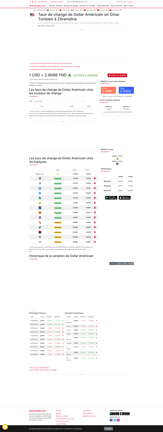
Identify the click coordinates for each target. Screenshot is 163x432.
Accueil (40, 23)
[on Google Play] (111, 197)
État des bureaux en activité (64, 418)
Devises (52, 6)
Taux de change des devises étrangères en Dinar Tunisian (61, 23)
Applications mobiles (56, 1)
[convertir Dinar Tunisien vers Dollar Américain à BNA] (95, 198)
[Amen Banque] (39, 183)
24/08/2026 (40, 10)
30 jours (112, 263)
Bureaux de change (71, 6)
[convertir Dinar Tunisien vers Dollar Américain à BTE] (95, 178)
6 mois (125, 263)
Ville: (31, 101)
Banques (59, 6)
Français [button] (130, 2)
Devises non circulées (87, 6)
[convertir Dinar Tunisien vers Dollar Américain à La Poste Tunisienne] (95, 237)
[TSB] (39, 242)
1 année (130, 263)
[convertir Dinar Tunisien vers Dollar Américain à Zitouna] (95, 203)
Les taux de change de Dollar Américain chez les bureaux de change (55, 66)
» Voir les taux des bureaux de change (43, 370)
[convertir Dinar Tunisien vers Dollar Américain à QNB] (95, 217)
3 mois (119, 263)
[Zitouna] (39, 202)
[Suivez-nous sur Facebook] (30, 1)
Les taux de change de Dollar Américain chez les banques (51, 63)
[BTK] (39, 188)
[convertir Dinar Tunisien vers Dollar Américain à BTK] (95, 188)
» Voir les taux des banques (39, 368)
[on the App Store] (125, 197)
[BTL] (39, 227)
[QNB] (39, 217)
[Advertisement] (81, 45)
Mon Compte (122, 1)
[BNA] (39, 198)
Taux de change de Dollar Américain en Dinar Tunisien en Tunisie (99, 23)
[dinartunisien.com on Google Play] (114, 413)
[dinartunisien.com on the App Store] (125, 413)
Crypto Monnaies (103, 6)
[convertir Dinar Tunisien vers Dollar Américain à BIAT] (95, 207)
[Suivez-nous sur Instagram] (35, 1)
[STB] (39, 193)
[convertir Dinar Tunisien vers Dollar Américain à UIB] (95, 232)
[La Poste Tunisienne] (39, 237)
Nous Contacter (42, 1)
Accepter (108, 429)
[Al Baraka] (39, 222)
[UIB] (39, 232)
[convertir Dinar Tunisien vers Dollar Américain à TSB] (95, 242)
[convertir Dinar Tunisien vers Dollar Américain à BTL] (95, 227)
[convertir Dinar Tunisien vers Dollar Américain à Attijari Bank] (95, 212)
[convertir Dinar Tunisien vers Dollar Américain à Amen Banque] (95, 183)
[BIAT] (39, 207)
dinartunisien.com (37, 6)
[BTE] (39, 178)
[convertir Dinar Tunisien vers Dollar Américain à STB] (95, 193)
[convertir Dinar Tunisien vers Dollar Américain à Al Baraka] (95, 222)
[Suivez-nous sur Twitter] (32, 1)
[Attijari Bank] (39, 212)
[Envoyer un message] (5, 427)
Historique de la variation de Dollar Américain (47, 69)
